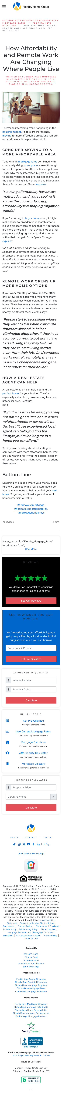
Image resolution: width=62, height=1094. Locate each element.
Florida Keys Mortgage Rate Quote (31, 1007)
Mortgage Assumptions (19, 932)
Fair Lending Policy (28, 929)
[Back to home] (31, 6)
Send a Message (31, 966)
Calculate (31, 700)
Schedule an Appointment (31, 963)
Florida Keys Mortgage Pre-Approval (31, 1013)
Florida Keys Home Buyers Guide (31, 1010)
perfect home (10, 393)
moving (6, 135)
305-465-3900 (31, 954)
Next (55, 522)
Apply (14, 837)
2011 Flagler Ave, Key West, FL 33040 (31, 1055)
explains (41, 184)
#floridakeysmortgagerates (30, 508)
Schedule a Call (31, 960)
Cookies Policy (24, 926)
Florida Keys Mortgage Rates (30, 84)
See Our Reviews (31, 600)
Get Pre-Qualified (31, 659)
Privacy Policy (50, 935)
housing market (11, 131)
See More (31, 549)
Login (48, 837)
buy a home (32, 218)
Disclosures (41, 926)
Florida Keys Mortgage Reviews (31, 1016)
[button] (4, 6)
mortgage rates (27, 161)
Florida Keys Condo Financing (31, 979)
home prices (31, 165)
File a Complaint (49, 929)
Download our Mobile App (31, 853)
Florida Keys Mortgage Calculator (31, 1004)
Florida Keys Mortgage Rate (30, 988)
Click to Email (31, 957)
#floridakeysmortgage (30, 505)
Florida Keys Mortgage (38, 82)
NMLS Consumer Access (28, 935)
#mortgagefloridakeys (31, 512)
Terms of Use (31, 938)
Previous (9, 522)
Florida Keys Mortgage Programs (31, 985)
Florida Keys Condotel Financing (31, 982)
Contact (31, 837)
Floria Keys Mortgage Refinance (31, 991)
